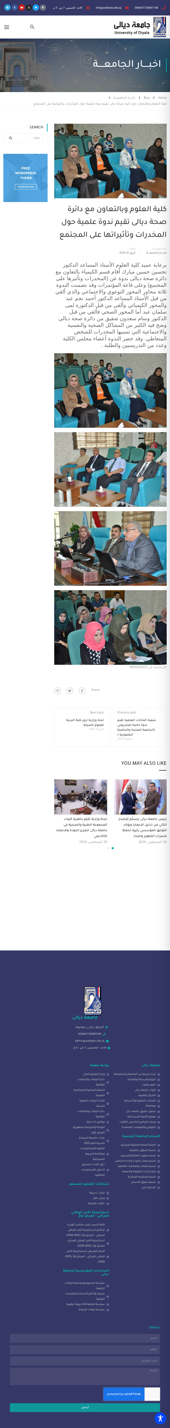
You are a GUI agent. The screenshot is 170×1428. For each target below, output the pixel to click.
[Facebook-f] (15, 7)
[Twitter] (36, 7)
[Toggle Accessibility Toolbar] (160, 1418)
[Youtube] (22, 7)
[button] (113, 848)
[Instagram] (29, 7)
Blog (147, 98)
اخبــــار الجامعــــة (124, 98)
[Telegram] (7, 7)
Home (162, 98)
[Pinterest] (57, 691)
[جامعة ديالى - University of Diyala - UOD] (139, 27)
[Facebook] (82, 691)
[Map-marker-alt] (43, 7)
